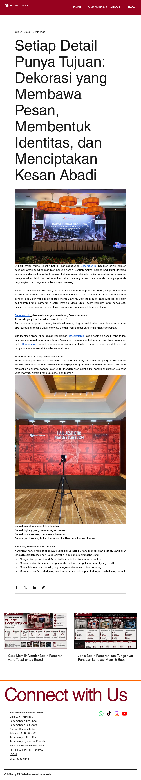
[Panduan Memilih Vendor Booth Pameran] (35, 631)
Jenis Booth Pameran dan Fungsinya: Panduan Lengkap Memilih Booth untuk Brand (105, 657)
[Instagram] (117, 714)
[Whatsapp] (101, 714)
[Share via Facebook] (16, 587)
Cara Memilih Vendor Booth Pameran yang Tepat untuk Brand (35, 657)
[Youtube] (125, 714)
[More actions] (124, 32)
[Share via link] (43, 587)
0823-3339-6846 (19, 758)
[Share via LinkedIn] (34, 587)
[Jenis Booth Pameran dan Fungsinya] (105, 631)
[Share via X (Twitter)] (25, 587)
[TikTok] (109, 714)
